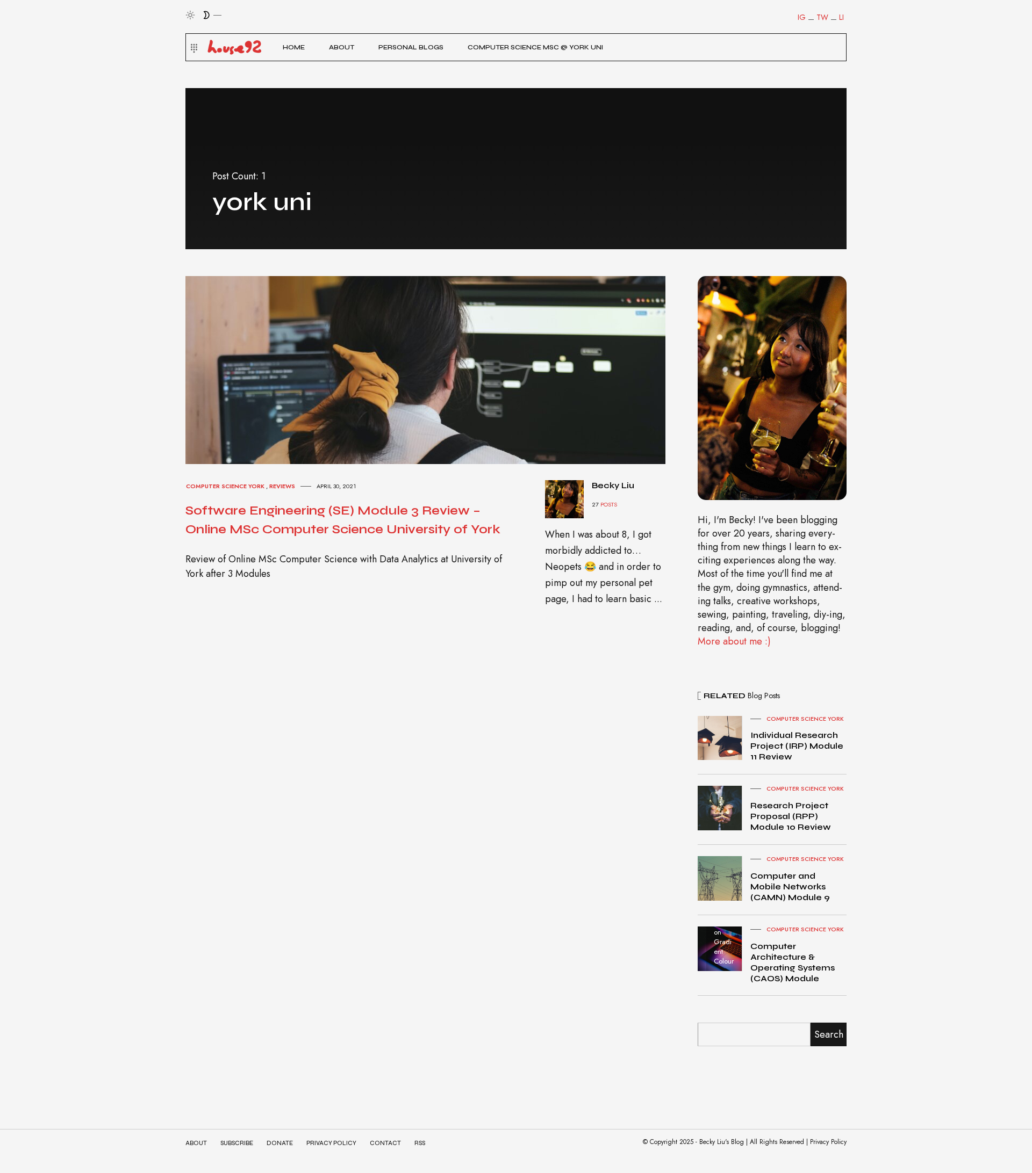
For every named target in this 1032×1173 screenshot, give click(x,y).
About (341, 47)
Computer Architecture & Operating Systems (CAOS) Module (792, 962)
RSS (419, 1143)
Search (828, 1034)
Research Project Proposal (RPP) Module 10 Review (790, 816)
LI (841, 17)
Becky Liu (613, 485)
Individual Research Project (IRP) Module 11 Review (796, 746)
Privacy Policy (331, 1143)
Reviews (282, 486)
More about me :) (734, 641)
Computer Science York (225, 486)
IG (802, 17)
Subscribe (236, 1143)
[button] (192, 47)
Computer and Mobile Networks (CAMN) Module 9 (790, 886)
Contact (385, 1143)
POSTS (608, 504)
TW (822, 17)
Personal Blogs (410, 47)
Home (294, 47)
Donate (280, 1143)
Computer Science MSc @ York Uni (535, 47)
